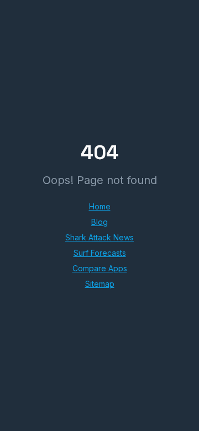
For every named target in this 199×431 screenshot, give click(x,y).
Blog (99, 222)
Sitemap (99, 283)
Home (100, 206)
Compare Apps (99, 268)
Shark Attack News (99, 237)
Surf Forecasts (100, 252)
